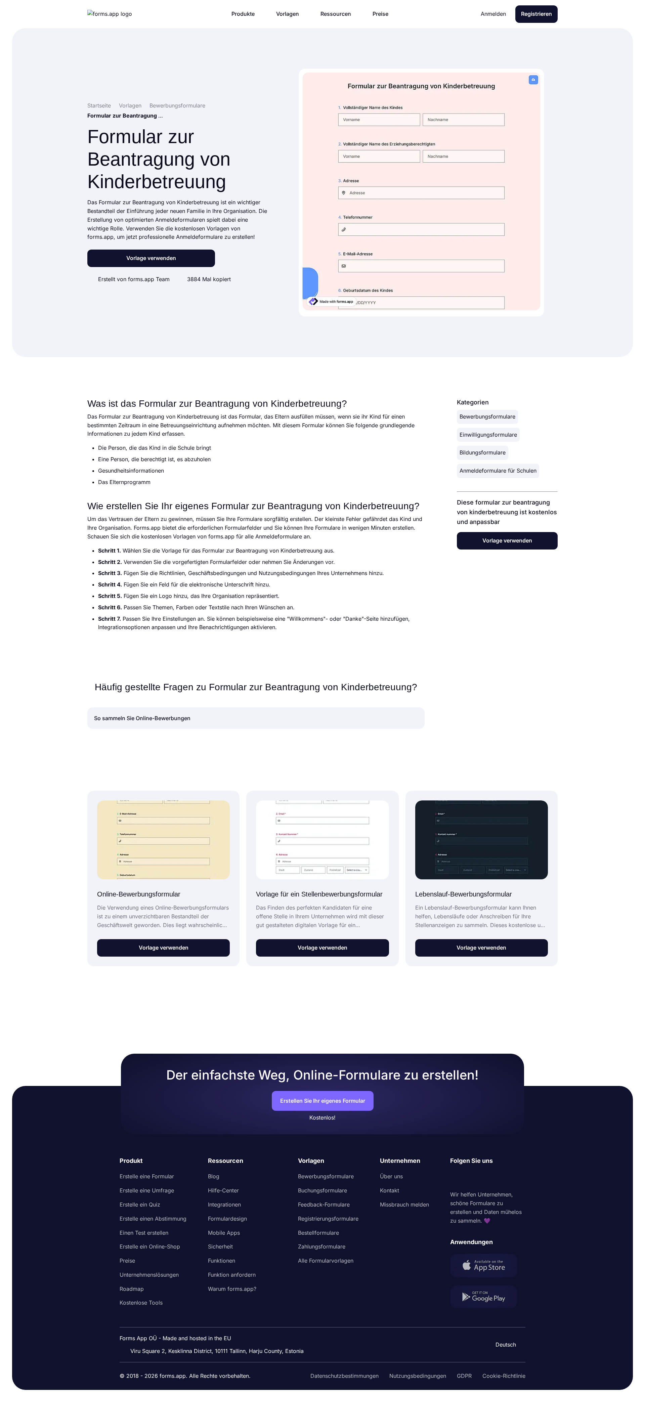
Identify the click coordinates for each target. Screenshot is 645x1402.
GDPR (464, 1375)
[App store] (487, 1267)
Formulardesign (227, 1218)
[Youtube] (499, 1178)
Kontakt (389, 1190)
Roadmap (132, 1288)
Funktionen (221, 1260)
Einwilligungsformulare (488, 434)
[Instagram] (470, 1178)
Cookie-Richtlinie (503, 1375)
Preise (127, 1260)
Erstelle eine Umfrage (147, 1190)
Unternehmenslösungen (149, 1274)
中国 (502, 1326)
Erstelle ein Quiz (140, 1204)
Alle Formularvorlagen (325, 1260)
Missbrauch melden (404, 1204)
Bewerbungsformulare (487, 416)
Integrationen (224, 1204)
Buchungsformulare (322, 1190)
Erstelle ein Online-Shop (150, 1246)
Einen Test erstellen (144, 1232)
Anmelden (493, 13)
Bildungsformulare (483, 452)
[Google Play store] (487, 1298)
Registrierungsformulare (328, 1218)
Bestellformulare (318, 1232)
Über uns (391, 1176)
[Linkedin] (455, 1178)
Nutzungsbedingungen (417, 1375)
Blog (213, 1176)
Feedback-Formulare (324, 1204)
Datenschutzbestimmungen (344, 1375)
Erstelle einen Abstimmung (153, 1218)
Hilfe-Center (223, 1190)
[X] (485, 1178)
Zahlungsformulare (321, 1246)
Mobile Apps (224, 1232)
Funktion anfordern (232, 1274)
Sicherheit (220, 1246)
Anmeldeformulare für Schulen (498, 470)
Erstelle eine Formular (147, 1176)
